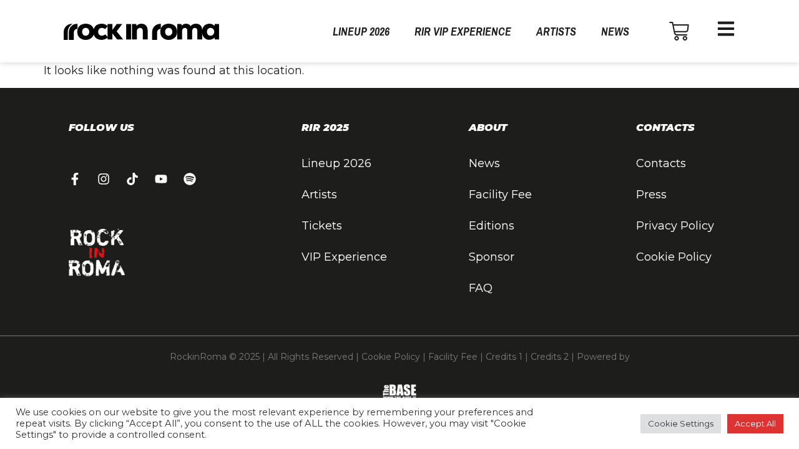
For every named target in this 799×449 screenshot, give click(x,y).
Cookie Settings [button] (680, 423)
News (615, 31)
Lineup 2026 (361, 31)
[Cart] (679, 31)
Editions (491, 226)
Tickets (321, 226)
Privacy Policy (675, 226)
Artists (556, 31)
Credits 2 (550, 356)
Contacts (661, 163)
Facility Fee (500, 194)
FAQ (481, 288)
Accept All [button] (755, 423)
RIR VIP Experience (462, 31)
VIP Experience (344, 257)
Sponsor (491, 257)
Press (651, 194)
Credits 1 (504, 356)
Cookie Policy (674, 257)
